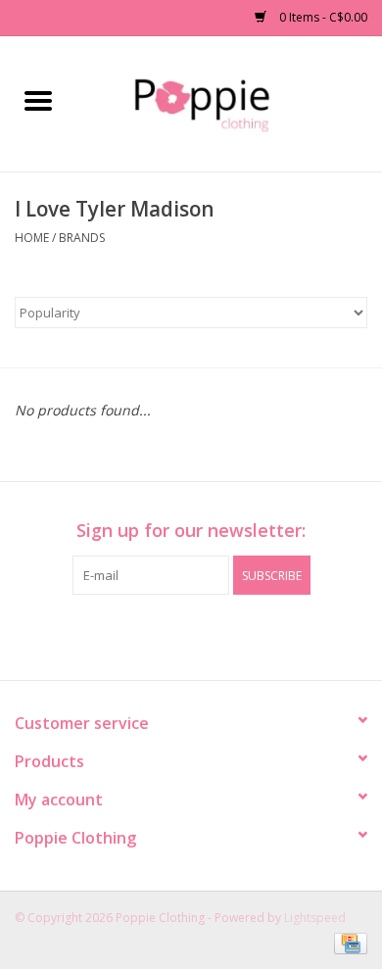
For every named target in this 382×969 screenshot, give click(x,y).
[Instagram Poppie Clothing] (208, 635)
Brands (82, 237)
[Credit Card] (347, 942)
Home (32, 237)
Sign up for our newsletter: (191, 530)
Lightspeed (315, 917)
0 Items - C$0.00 (321, 17)
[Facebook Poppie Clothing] (173, 635)
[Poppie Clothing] (228, 102)
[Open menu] (38, 100)
